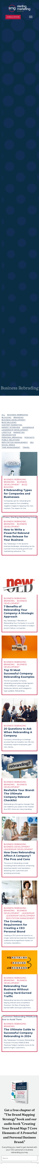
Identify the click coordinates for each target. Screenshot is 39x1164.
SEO (32, 442)
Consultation (13, 17)
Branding (19, 417)
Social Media (8, 445)
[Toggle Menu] (30, 17)
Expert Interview (11, 427)
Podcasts (29, 437)
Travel (26, 447)
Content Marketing (12, 425)
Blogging (6, 417)
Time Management (11, 447)
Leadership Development (15, 430)
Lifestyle (6, 432)
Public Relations (11, 440)
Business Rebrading (17, 415)
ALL (3, 415)
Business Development (14, 420)
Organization (9, 435)
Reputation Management (15, 442)
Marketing (19, 432)
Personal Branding (12, 437)
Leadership (28, 427)
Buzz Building (9, 422)
